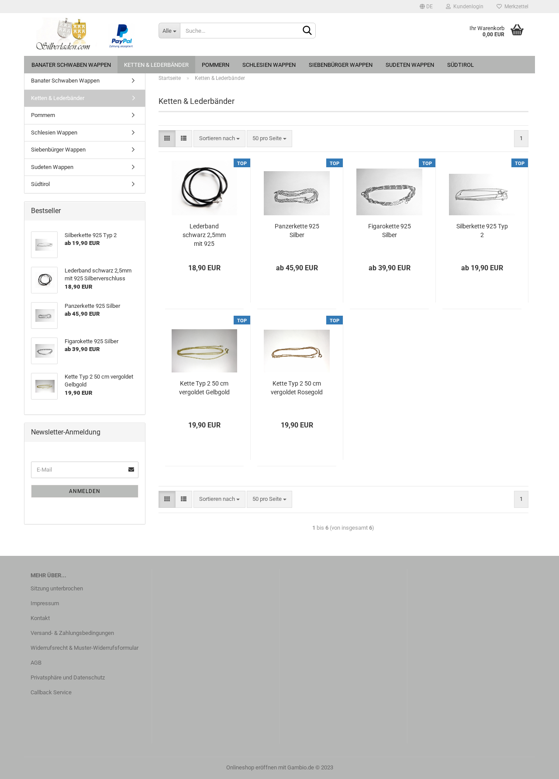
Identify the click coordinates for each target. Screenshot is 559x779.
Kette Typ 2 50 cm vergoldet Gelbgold (204, 388)
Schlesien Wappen (269, 65)
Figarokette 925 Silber (389, 230)
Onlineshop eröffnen (251, 767)
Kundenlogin (467, 6)
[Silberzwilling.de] (88, 34)
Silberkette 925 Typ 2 (482, 230)
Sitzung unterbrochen (57, 588)
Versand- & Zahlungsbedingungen (72, 633)
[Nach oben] (535, 766)
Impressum (45, 603)
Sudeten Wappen (410, 65)
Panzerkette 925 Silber (297, 230)
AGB (36, 662)
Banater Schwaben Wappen (71, 65)
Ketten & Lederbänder (156, 65)
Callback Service (51, 692)
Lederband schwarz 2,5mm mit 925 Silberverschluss (204, 235)
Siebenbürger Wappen (341, 65)
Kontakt (40, 618)
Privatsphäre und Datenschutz (68, 677)
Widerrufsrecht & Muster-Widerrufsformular (84, 648)
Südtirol (460, 65)
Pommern (215, 65)
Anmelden (84, 491)
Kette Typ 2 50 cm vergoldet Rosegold (297, 388)
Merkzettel (515, 6)
